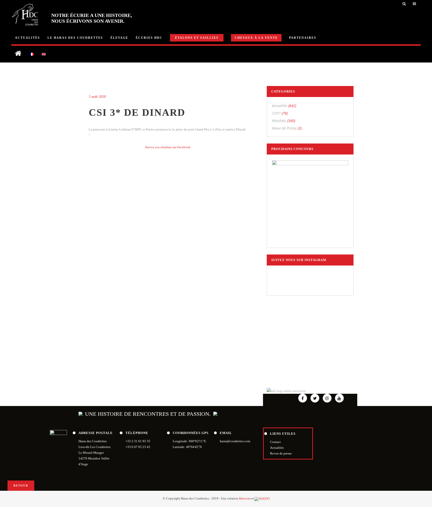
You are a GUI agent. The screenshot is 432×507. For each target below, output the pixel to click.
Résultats (279, 120)
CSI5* (276, 113)
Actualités (279, 105)
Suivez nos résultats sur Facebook (167, 147)
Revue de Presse (284, 128)
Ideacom (244, 498)
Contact (275, 442)
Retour (21, 485)
